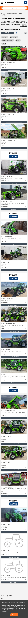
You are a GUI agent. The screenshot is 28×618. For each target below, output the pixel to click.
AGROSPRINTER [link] (13, 418)
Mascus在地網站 (7, 596)
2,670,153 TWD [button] (5, 119)
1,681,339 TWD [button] (5, 467)
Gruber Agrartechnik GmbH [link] (14, 70)
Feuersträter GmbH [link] (14, 183)
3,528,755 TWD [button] (5, 145)
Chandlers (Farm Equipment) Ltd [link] (14, 532)
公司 (2, 599)
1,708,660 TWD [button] (5, 415)
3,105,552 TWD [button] (5, 580)
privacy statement (19, 609)
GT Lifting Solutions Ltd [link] (14, 356)
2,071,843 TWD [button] (5, 241)
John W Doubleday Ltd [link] (14, 557)
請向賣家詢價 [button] (4, 206)
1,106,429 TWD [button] (5, 554)
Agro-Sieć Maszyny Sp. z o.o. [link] (14, 305)
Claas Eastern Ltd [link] (13, 270)
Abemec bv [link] (13, 209)
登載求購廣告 (13, 156)
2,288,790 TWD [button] (5, 441)
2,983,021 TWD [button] (5, 328)
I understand (14, 614)
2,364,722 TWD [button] (5, 529)
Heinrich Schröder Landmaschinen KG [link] (14, 96)
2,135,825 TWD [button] (5, 180)
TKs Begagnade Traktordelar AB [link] (13, 495)
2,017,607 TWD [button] (5, 380)
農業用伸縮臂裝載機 (12, 13)
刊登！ (25, 2)
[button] (7, 33)
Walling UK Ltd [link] (14, 244)
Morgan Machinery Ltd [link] (14, 331)
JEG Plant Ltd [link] (14, 382)
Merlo (20, 13)
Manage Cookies (7, 609)
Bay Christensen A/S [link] (14, 582)
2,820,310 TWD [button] (5, 354)
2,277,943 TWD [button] (5, 267)
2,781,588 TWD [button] (5, 93)
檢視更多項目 (23, 26)
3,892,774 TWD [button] (5, 67)
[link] (14, 53)
